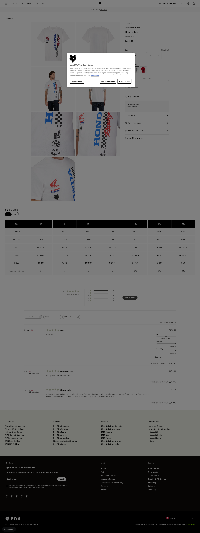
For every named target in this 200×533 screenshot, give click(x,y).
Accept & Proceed (124, 81)
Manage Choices (77, 81)
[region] (101, 70)
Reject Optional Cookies (108, 81)
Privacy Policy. (95, 75)
